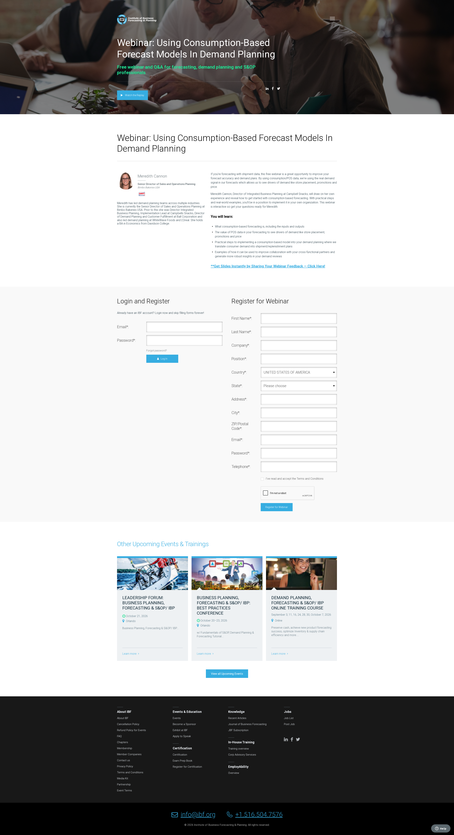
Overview (233, 773)
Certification (180, 754)
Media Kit (122, 778)
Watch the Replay (134, 95)
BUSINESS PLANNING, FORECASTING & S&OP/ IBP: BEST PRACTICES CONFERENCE (223, 605)
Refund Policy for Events (131, 730)
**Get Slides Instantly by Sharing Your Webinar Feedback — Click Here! (268, 266)
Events (177, 718)
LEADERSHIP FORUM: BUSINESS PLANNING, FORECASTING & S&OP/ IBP (148, 603)
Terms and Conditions (310, 478)
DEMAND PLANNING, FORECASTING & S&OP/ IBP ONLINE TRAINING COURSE (297, 603)
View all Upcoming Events (227, 673)
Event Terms (124, 790)
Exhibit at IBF (180, 730)
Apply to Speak (182, 736)
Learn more (129, 653)
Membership (124, 748)
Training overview (238, 748)
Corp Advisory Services (242, 754)
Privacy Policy (125, 766)
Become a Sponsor (184, 724)
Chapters (122, 742)
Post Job (289, 724)
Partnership (124, 784)
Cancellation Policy (128, 724)
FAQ (119, 736)
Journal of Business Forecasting (247, 724)
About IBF (122, 718)
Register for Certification (187, 766)
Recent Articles (237, 718)
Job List (289, 718)
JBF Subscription (238, 730)
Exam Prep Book (182, 760)
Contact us (123, 760)
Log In (164, 358)
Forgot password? (156, 350)
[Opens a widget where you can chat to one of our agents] (440, 828)
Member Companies (129, 754)
